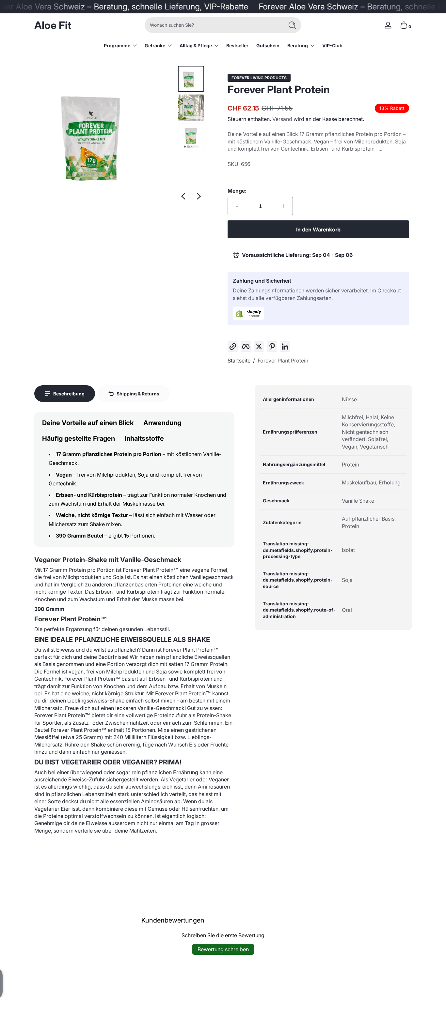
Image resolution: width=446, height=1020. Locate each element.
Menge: (237, 190)
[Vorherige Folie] (183, 196)
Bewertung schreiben (223, 949)
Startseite (239, 360)
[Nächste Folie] (199, 196)
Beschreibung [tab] (69, 393)
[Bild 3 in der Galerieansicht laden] (191, 136)
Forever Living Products (259, 78)
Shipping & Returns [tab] (138, 393)
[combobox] (212, 25)
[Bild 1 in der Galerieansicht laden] (191, 79)
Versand (282, 119)
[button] (404, 25)
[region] (119, 135)
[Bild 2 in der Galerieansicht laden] (191, 108)
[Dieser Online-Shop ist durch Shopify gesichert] (318, 313)
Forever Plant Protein (283, 360)
